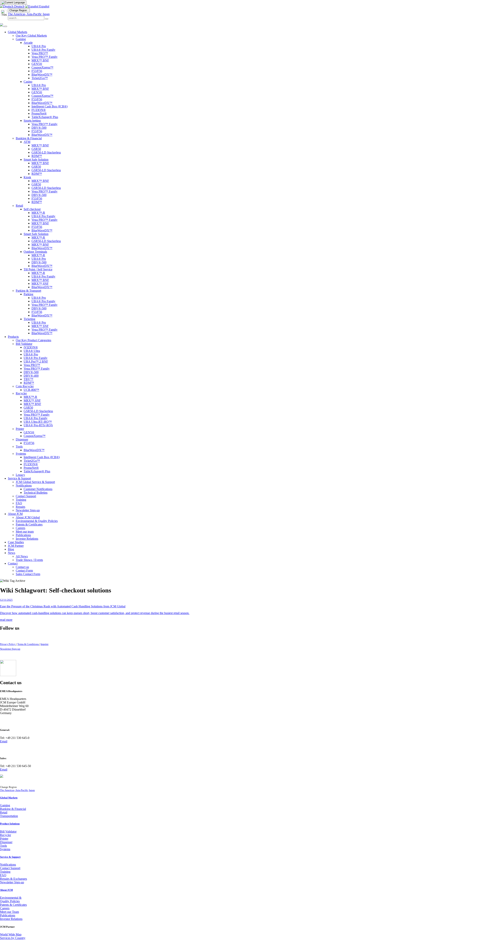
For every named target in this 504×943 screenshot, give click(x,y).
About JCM (6, 889)
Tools (3, 845)
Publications (7, 915)
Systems (5, 849)
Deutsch (18, 6)
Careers (4, 908)
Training (5, 871)
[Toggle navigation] (5, 26)
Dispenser (6, 842)
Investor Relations (11, 919)
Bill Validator (8, 831)
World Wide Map (10, 934)
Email (3, 741)
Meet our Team (9, 911)
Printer (4, 838)
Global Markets (9, 797)
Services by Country (12, 938)
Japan (46, 14)
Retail (3, 812)
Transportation (9, 816)
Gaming (5, 805)
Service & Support (10, 856)
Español (43, 6)
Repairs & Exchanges (13, 878)
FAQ (3, 875)
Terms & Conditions (28, 644)
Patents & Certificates (13, 904)
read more (6, 619)
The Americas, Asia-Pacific (25, 14)
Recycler (5, 835)
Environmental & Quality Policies (10, 899)
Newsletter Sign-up (10, 648)
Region (18, 10)
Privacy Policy (8, 644)
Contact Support (10, 868)
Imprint (44, 644)
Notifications (8, 864)
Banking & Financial (13, 809)
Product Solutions (10, 823)
